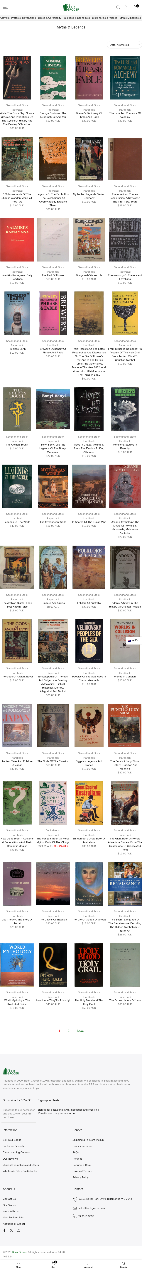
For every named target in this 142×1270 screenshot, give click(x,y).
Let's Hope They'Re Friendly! (53, 1000)
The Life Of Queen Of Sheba (89, 919)
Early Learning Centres (16, 1152)
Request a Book (81, 1164)
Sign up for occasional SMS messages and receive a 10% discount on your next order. (68, 1111)
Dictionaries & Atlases (104, 17)
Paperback (17, 109)
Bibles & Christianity (49, 17)
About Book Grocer (14, 1223)
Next (80, 1031)
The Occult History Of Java (125, 1000)
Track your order (82, 1146)
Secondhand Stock (17, 105)
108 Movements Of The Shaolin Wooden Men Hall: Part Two (17, 198)
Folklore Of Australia (89, 602)
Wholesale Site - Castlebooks (20, 1171)
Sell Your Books (12, 1139)
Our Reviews (10, 1158)
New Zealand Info (13, 1217)
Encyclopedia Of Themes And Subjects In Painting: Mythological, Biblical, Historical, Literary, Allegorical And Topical (53, 684)
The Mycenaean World (53, 521)
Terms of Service (82, 1171)
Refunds (77, 1158)
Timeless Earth (17, 348)
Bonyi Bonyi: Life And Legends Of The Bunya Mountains (53, 448)
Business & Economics (76, 17)
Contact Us (9, 1198)
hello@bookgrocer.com (91, 1208)
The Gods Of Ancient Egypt (17, 676)
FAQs (75, 1152)
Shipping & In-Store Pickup (88, 1139)
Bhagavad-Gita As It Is (89, 275)
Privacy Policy (80, 1177)
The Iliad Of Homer (53, 275)
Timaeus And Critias (53, 602)
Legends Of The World (17, 521)
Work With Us (11, 1211)
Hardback (89, 109)
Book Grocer (53, 830)
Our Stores (9, 1205)
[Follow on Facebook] (4, 1230)
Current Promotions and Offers (21, 1164)
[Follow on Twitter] (11, 1230)
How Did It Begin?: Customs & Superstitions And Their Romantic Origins (17, 842)
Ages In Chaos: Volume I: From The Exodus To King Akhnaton (89, 448)
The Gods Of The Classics (53, 761)
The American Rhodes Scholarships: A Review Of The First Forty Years (125, 198)
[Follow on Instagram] (18, 1230)
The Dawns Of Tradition (53, 919)
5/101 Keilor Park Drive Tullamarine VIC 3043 (105, 1198)
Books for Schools (13, 1146)
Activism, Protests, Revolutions (18, 17)
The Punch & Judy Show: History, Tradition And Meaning (125, 765)
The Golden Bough (17, 444)
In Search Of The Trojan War (89, 521)
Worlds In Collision (125, 676)
